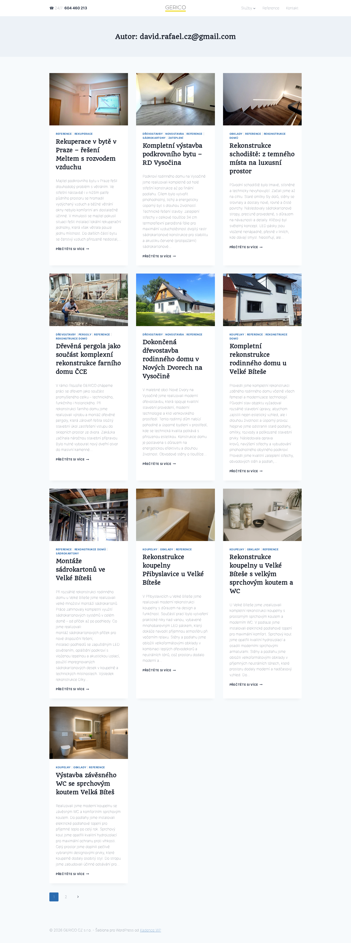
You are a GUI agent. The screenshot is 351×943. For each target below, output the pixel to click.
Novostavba (174, 133)
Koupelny (237, 334)
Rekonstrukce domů (71, 338)
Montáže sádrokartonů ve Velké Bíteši (80, 569)
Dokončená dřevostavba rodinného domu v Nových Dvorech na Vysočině (172, 359)
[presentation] (88, 99)
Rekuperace (84, 133)
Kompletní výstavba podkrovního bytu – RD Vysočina (172, 154)
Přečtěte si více (72, 249)
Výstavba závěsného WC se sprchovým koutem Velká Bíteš (86, 784)
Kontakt (292, 8)
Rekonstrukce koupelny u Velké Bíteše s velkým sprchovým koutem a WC (261, 574)
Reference (270, 8)
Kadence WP (150, 930)
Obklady (236, 133)
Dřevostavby (153, 133)
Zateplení (175, 137)
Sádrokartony (154, 137)
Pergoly (85, 334)
